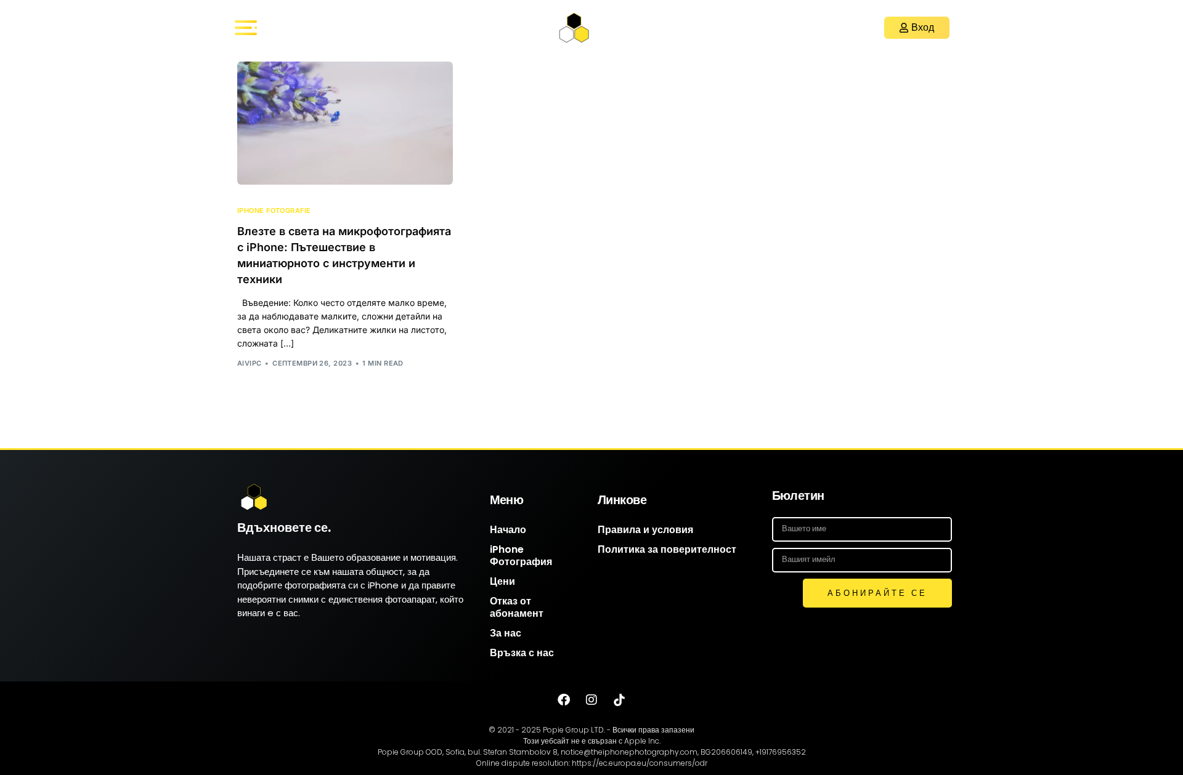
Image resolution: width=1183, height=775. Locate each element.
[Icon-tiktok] (619, 700)
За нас (505, 633)
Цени (502, 581)
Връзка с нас (522, 653)
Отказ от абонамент (516, 607)
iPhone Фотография (521, 555)
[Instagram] (591, 700)
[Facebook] (563, 700)
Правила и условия (645, 530)
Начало (508, 530)
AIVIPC (249, 363)
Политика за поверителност (667, 549)
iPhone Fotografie (274, 210)
